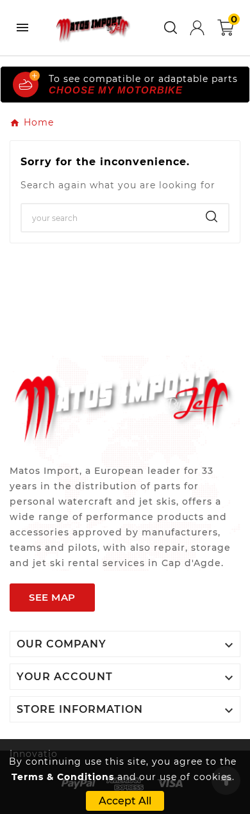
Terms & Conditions (63, 777)
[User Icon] (197, 27)
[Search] (211, 216)
